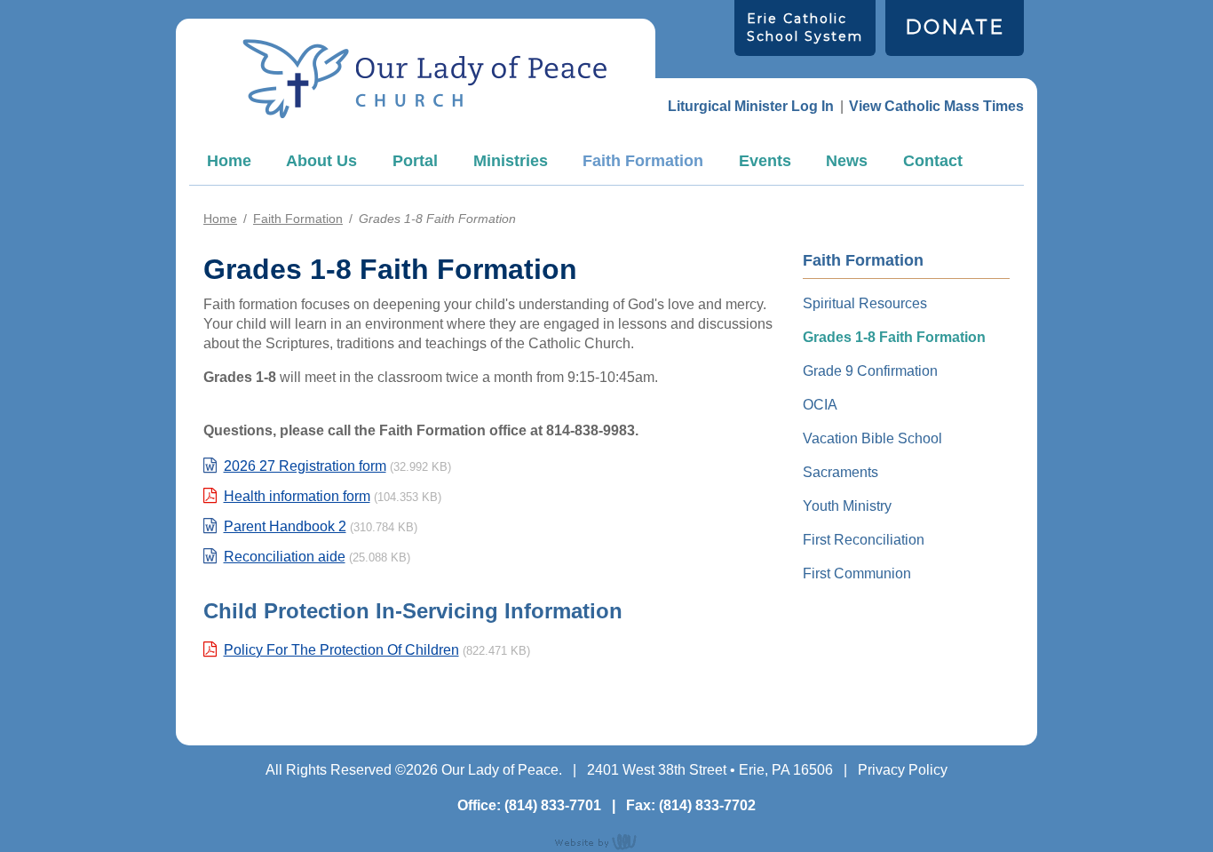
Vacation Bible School (872, 438)
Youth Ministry (847, 506)
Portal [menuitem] (415, 161)
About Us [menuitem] (321, 161)
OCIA (820, 404)
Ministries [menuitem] (510, 161)
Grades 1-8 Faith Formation (894, 337)
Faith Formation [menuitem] (643, 161)
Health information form (297, 496)
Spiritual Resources (865, 303)
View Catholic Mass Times (936, 106)
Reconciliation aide (284, 556)
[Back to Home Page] (424, 77)
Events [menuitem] (765, 161)
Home (229, 161)
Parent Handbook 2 (285, 526)
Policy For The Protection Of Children (341, 649)
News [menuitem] (847, 161)
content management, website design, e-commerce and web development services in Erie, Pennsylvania (606, 841)
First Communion (857, 573)
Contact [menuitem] (933, 161)
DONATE (954, 27)
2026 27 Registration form (305, 466)
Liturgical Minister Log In (751, 106)
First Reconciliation (863, 539)
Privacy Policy (902, 769)
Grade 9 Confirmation (870, 370)
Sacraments (840, 472)
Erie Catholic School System (805, 27)
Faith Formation (298, 218)
